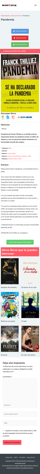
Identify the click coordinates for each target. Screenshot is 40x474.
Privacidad (22, 457)
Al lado (24, 321)
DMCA (16, 457)
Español (10, 159)
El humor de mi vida (28, 287)
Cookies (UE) (8, 457)
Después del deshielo (9, 287)
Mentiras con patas (8, 321)
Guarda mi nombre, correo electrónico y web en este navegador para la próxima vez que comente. (19, 433)
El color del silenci (28, 355)
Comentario (7, 377)
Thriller (29, 156)
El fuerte (4, 355)
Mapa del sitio (31, 457)
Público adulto (17, 159)
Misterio (18, 156)
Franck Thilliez (11, 153)
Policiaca (24, 156)
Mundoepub (5, 16)
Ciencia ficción (16, 16)
